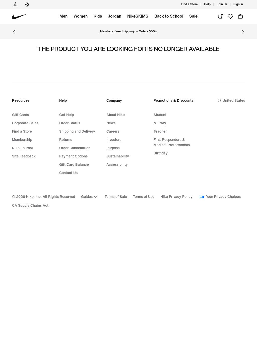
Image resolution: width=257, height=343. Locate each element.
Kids (98, 16)
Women (81, 16)
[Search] (220, 16)
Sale (193, 16)
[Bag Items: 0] (240, 16)
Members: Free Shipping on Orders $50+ (128, 31)
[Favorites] (230, 16)
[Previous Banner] (14, 32)
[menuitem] (212, 5)
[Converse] (27, 5)
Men (63, 16)
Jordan (114, 16)
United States (234, 100)
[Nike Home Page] (19, 16)
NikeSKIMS (137, 16)
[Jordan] (15, 5)
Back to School (168, 16)
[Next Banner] (243, 32)
